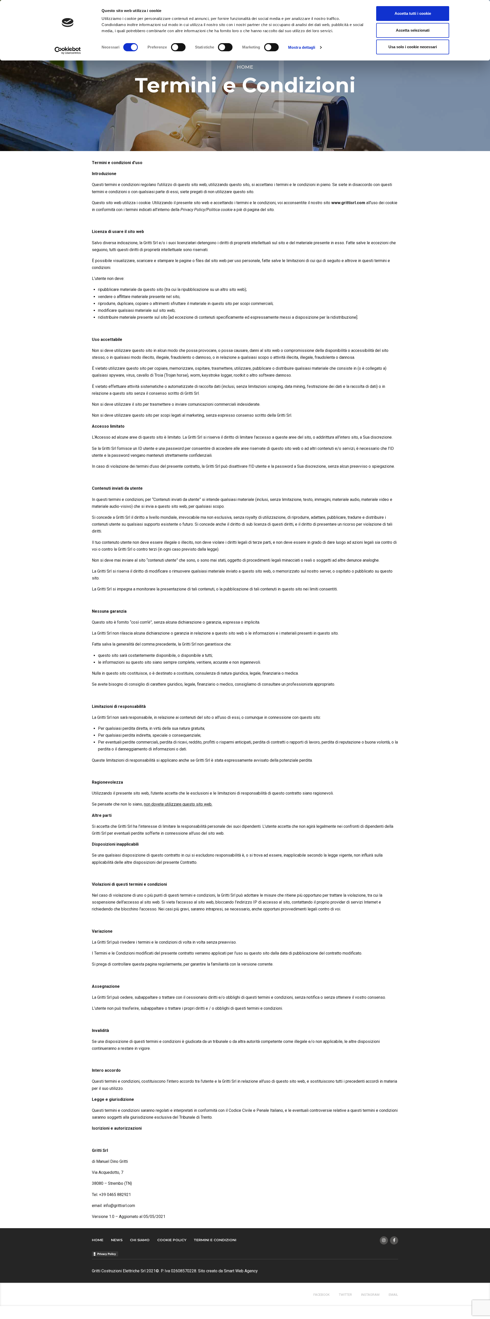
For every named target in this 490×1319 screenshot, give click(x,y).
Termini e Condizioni (215, 1240)
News (116, 1240)
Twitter (345, 1295)
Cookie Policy (171, 1240)
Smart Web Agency (241, 1270)
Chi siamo (140, 1240)
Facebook (321, 1295)
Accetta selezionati (413, 30)
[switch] (178, 47)
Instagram (370, 1295)
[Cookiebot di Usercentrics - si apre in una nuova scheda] (67, 50)
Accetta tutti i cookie (413, 13)
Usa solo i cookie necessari (412, 47)
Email (393, 1295)
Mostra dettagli (301, 47)
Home (245, 67)
